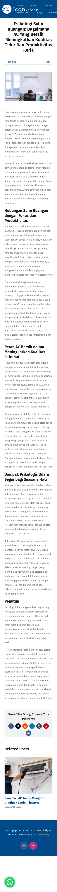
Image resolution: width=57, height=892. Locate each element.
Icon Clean (36, 830)
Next (48, 61)
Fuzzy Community (41, 834)
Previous (11, 61)
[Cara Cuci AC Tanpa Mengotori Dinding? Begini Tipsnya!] (28, 758)
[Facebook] (24, 846)
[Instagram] (33, 846)
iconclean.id (46, 689)
